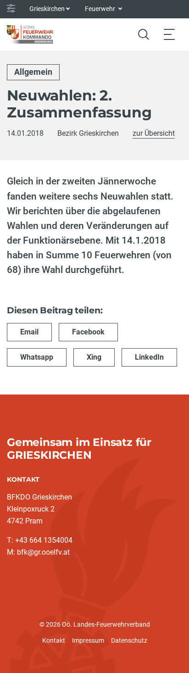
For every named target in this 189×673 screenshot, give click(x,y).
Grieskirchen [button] (47, 8)
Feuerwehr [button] (101, 8)
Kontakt (53, 640)
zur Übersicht (154, 133)
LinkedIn (149, 357)
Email (29, 332)
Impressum (88, 640)
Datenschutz (129, 640)
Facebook (88, 332)
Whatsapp (36, 357)
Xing (94, 357)
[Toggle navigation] (169, 34)
